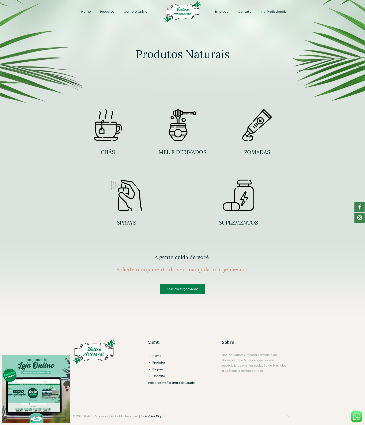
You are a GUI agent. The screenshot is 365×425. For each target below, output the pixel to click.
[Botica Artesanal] (182, 11)
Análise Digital (155, 416)
